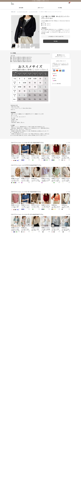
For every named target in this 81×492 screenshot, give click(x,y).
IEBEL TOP (13, 11)
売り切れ (56, 41)
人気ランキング (40, 7)
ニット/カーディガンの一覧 (22, 11)
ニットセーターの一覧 (33, 11)
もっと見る (68, 142)
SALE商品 (60, 7)
